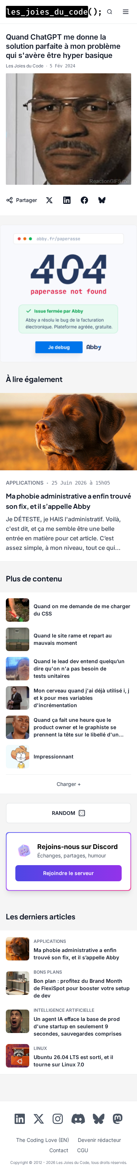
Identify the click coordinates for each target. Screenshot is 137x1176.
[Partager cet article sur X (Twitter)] (49, 200)
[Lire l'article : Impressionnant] (68, 756)
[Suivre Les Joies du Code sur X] (39, 1120)
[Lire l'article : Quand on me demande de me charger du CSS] (68, 610)
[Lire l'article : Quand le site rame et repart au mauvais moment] (68, 639)
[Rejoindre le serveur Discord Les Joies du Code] (78, 1118)
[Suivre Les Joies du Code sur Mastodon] (117, 1120)
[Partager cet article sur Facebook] (84, 200)
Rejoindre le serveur (68, 873)
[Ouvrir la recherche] (109, 11)
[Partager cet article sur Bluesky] (102, 200)
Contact (58, 1150)
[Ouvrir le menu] (125, 11)
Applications (24, 482)
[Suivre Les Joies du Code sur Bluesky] (98, 1120)
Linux (40, 1048)
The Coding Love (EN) (42, 1140)
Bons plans (48, 972)
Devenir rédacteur (99, 1140)
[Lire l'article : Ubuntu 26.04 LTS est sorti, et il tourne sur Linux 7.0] (68, 1055)
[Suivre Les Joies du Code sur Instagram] (58, 1120)
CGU (82, 1150)
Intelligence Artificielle (64, 1010)
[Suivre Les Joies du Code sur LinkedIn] (20, 1120)
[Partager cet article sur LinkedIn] (66, 200)
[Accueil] (53, 12)
